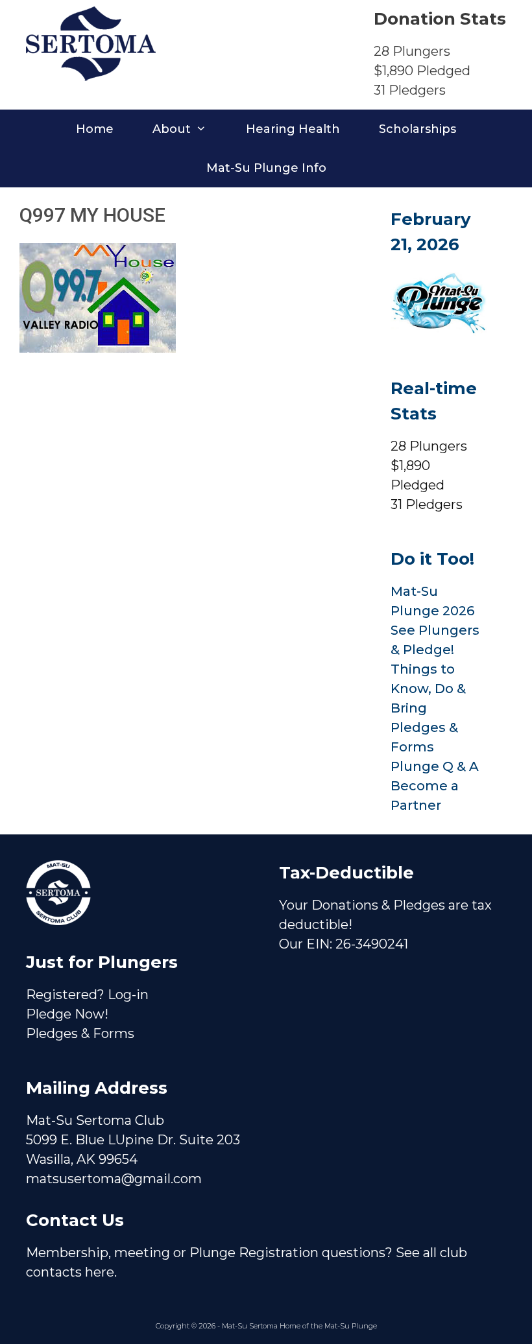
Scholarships (417, 129)
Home (95, 129)
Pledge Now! (67, 1014)
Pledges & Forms (80, 1033)
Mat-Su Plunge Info (266, 168)
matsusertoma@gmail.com (114, 1178)
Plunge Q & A (435, 766)
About (171, 129)
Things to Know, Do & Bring (428, 688)
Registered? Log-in (87, 994)
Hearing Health (293, 129)
